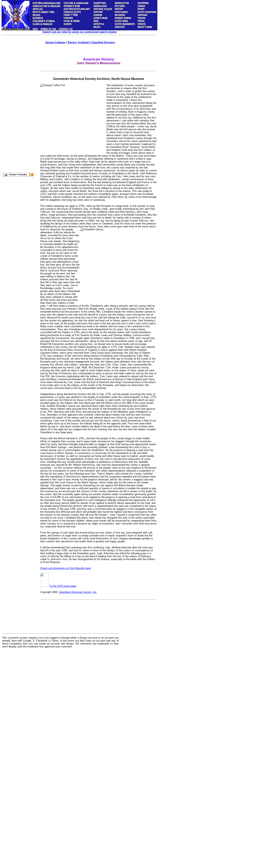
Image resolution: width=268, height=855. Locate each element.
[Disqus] (60, 699)
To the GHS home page (62, 586)
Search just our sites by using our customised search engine (79, 31)
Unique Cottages (55, 42)
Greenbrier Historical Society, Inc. (78, 592)
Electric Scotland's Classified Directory (91, 42)
